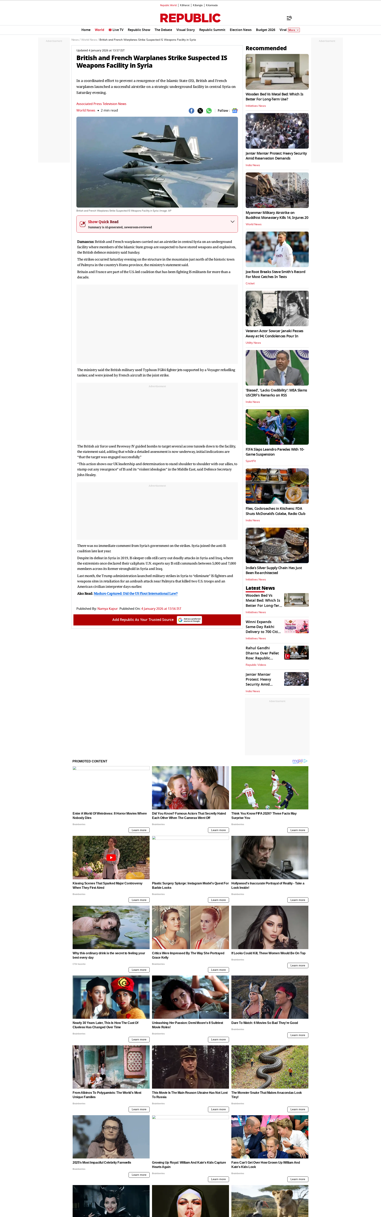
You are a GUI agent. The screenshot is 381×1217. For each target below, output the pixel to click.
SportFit (251, 461)
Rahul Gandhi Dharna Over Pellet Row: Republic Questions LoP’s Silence (262, 658)
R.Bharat (185, 5)
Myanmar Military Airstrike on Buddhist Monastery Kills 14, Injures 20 (277, 215)
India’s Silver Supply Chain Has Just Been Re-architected (274, 570)
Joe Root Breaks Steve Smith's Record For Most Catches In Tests (275, 274)
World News (85, 110)
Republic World (168, 5)
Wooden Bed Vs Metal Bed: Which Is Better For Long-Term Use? (274, 97)
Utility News (253, 343)
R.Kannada (212, 5)
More (292, 30)
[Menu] (287, 17)
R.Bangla (198, 5)
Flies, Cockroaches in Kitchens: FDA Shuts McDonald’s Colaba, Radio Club (275, 511)
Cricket (250, 283)
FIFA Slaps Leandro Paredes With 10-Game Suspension (275, 452)
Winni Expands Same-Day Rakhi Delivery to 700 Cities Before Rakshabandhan (264, 632)
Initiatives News (256, 106)
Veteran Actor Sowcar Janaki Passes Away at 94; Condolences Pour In (274, 333)
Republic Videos (256, 665)
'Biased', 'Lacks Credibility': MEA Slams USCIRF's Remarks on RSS (276, 393)
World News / (90, 39)
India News (253, 165)
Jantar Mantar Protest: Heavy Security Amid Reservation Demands (276, 156)
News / (75, 39)
